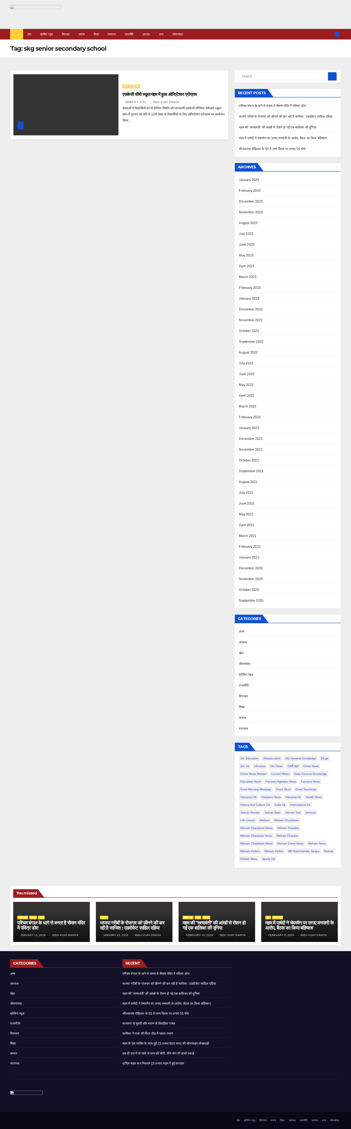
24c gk (244, 766)
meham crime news (290, 843)
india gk (280, 804)
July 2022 (246, 363)
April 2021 (246, 525)
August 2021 (248, 482)
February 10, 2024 (200, 935)
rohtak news (248, 859)
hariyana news (271, 797)
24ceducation (272, 758)
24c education (249, 758)
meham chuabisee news (256, 843)
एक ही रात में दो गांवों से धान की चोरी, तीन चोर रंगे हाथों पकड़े (158, 1053)
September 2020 (251, 600)
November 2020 (251, 579)
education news (250, 781)
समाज (82, 34)
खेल (241, 653)
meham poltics (273, 851)
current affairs (280, 773)
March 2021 (247, 536)
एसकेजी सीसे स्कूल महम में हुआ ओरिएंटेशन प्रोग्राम (159, 94)
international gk (300, 804)
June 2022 (247, 374)
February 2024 (250, 190)
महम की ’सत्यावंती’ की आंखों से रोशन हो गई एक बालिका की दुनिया (277, 127)
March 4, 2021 (136, 102)
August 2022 (248, 352)
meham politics (250, 851)
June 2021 (247, 503)
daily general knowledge (310, 773)
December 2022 (251, 309)
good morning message (255, 789)
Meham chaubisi (288, 828)
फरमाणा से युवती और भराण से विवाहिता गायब (148, 1023)
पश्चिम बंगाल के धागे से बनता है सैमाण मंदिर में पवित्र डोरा (272, 105)
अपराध (146, 34)
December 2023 (251, 201)
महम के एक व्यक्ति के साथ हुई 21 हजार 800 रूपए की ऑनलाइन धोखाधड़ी (165, 1043)
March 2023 (247, 277)
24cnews (259, 766)
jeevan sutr (293, 812)
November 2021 (251, 449)
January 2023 (249, 298)
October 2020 (249, 589)
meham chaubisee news (256, 828)
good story (283, 789)
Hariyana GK (248, 797)
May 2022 (246, 385)
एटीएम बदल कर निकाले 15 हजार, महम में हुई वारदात (153, 1063)
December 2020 (251, 568)
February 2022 (250, 417)
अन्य (161, 34)
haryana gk (293, 797)
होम (29, 34)
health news (314, 797)
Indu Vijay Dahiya (166, 102)
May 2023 (246, 255)
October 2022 (249, 331)
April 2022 (246, 395)
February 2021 (250, 546)
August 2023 (248, 223)
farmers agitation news (281, 781)
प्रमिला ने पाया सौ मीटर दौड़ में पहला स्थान (147, 1033)
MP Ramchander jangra (304, 851)
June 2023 (247, 244)
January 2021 (249, 557)
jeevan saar (272, 812)
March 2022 (247, 406)
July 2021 (246, 492)
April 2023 (246, 266)
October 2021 (249, 460)
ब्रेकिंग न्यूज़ (46, 34)
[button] (330, 34)
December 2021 (251, 438)
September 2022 (251, 341)
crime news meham (253, 773)
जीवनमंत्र (177, 34)
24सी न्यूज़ (292, 766)
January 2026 (249, 180)
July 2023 (246, 233)
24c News (276, 766)
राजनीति (129, 34)
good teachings (305, 789)
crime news (311, 766)
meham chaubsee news (256, 835)
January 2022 (249, 428)
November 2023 (251, 212)
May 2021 (246, 514)
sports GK (268, 859)
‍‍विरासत (66, 34)
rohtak (328, 851)
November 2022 (251, 320)
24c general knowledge (300, 758)
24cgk (324, 758)
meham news (317, 843)
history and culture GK (255, 804)
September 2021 (251, 471)
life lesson (247, 820)
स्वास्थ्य (112, 34)
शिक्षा (96, 34)
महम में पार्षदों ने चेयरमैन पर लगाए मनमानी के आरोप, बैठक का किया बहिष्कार (283, 138)
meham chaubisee (286, 820)
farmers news (310, 781)
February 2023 (250, 287)
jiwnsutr (310, 812)
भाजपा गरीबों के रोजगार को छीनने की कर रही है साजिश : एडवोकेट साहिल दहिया (286, 116)
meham (265, 820)
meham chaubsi (287, 835)
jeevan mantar (250, 812)
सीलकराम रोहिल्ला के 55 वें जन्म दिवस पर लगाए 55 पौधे (272, 149)
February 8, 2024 (282, 935)
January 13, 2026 (34, 935)
